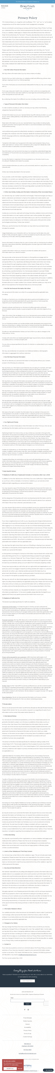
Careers (27, 1024)
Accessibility (27, 1027)
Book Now (4, 5)
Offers (3, 7)
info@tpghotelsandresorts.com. (28, 954)
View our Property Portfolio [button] (26, 1070)
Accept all (10, 1068)
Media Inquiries (27, 1021)
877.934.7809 (27, 1049)
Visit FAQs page (27, 981)
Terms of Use (27, 1033)
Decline (20, 1068)
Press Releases (27, 1018)
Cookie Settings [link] (27, 1036)
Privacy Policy (27, 1030)
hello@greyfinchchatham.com (27, 1053)
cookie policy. (15, 1064)
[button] (53, 2)
